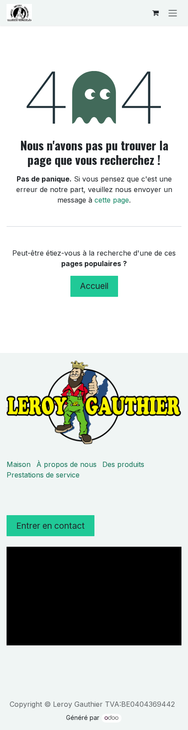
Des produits (123, 464)
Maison (19, 464)
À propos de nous (66, 464)
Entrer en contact (50, 525)
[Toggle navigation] (172, 13)
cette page (111, 200)
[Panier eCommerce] (155, 12)
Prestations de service (43, 474)
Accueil (94, 286)
